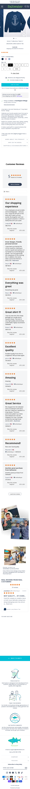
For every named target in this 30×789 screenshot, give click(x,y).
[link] (15, 609)
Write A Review (15, 184)
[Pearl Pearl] (6, 59)
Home (8, 41)
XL (3, 69)
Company (14, 757)
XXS (4, 65)
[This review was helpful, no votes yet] (20, 230)
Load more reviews (15, 494)
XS (10, 65)
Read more (15, 260)
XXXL (16, 69)
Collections (15, 41)
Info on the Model (15, 142)
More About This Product (15, 139)
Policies (15, 760)
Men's (20, 41)
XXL (10, 69)
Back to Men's (16, 658)
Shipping (9, 48)
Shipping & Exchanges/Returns (15, 145)
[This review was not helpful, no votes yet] (23, 230)
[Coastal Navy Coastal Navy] (2, 59)
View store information (9, 104)
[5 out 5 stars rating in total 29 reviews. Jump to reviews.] (5, 52)
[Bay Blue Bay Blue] (9, 59)
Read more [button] (10, 604)
